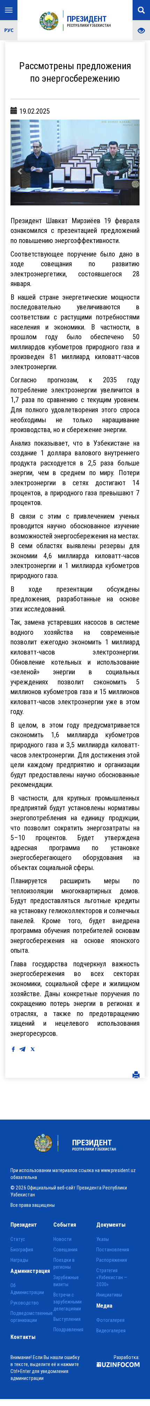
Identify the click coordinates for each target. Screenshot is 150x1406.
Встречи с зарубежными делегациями (67, 1302)
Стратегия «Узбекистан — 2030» (111, 1277)
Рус (9, 30)
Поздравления (68, 1329)
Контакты (23, 1336)
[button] (20, 162)
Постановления (112, 1249)
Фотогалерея (110, 1320)
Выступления (67, 1319)
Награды (19, 1260)
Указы (102, 1239)
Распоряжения (111, 1260)
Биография (21, 1249)
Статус (17, 1239)
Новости (62, 1239)
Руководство (24, 1303)
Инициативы (109, 1295)
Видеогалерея (111, 1330)
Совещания (65, 1249)
